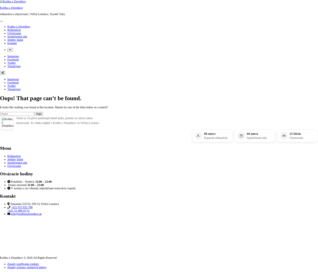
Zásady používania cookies (23, 264)
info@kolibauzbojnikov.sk (26, 213)
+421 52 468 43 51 (18, 210)
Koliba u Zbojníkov (11, 7)
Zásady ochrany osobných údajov (27, 267)
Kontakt (12, 43)
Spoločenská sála (17, 36)
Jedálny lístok (15, 39)
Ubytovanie (14, 33)
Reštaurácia (14, 29)
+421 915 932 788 (22, 207)
